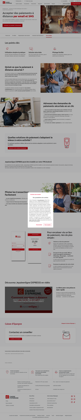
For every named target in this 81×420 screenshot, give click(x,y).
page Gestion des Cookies (34, 219)
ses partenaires (41, 200)
